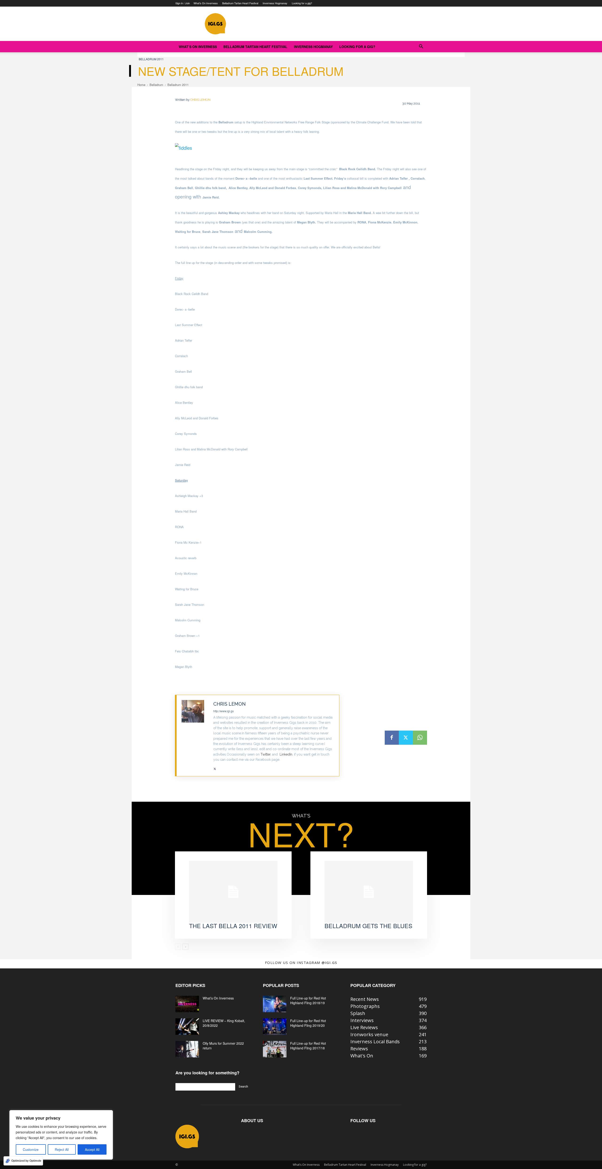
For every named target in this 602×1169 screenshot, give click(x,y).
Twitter (265, 754)
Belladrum (156, 84)
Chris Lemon (200, 99)
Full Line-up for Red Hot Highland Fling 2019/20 (308, 1023)
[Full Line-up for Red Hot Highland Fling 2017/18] (274, 1049)
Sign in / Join (182, 3)
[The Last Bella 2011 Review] (233, 892)
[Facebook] (392, 738)
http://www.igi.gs (223, 711)
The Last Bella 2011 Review (233, 925)
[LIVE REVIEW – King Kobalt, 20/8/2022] (187, 1026)
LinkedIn (286, 754)
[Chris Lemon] (195, 735)
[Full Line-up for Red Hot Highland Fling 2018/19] (274, 1004)
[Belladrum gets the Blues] (369, 892)
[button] (421, 46)
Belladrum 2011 (151, 59)
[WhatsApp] (420, 738)
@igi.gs (329, 962)
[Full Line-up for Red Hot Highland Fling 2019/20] (274, 1026)
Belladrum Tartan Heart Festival (240, 3)
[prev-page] (178, 947)
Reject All (62, 1149)
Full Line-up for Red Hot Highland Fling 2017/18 (308, 1045)
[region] (61, 1135)
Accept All (92, 1149)
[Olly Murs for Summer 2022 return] (187, 1049)
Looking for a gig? (302, 3)
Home (141, 84)
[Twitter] (214, 767)
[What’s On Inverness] (187, 1004)
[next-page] (185, 947)
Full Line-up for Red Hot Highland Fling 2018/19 (308, 1000)
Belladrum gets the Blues (368, 925)
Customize (31, 1149)
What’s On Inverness (206, 3)
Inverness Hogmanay (275, 3)
